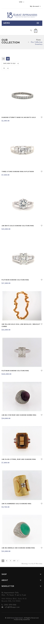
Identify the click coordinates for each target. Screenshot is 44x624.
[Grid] (8, 58)
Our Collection (36, 42)
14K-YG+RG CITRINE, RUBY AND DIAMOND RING (19, 459)
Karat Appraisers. (17, 618)
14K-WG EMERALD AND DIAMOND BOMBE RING (18, 548)
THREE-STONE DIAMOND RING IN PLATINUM (18, 171)
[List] (3, 58)
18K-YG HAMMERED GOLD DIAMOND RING (16, 504)
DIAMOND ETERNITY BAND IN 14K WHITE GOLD (19, 117)
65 (14, 560)
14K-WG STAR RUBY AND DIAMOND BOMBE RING (19, 415)
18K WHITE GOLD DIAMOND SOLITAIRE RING (18, 226)
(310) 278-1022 (10, 605)
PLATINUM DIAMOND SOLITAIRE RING (15, 280)
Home (38, 40)
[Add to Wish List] (41, 117)
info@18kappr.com (12, 607)
